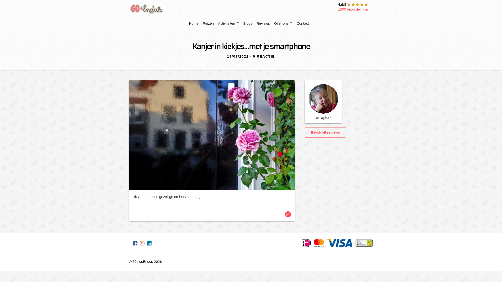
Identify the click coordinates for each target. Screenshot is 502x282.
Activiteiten (226, 23)
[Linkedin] (149, 244)
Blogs (247, 23)
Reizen (208, 23)
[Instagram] (142, 244)
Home (193, 23)
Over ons (281, 23)
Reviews (263, 23)
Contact (303, 23)
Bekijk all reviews (325, 132)
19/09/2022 (238, 56)
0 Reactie (264, 56)
